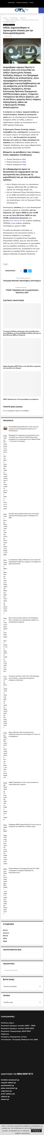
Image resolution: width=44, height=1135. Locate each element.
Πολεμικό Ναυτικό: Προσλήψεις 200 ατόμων (22, 280)
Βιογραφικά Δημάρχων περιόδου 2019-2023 (17, 1028)
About (31, 2)
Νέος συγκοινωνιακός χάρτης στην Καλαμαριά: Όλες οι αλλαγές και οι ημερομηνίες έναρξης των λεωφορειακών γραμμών (24, 620)
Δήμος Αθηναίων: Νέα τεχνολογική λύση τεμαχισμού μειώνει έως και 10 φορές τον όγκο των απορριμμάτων (24, 734)
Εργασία (5, 24)
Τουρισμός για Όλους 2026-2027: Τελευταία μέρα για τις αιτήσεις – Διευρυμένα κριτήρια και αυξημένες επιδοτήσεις (24, 678)
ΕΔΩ (24, 159)
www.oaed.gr (15, 220)
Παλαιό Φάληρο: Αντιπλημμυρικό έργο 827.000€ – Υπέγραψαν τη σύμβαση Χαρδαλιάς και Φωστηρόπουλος (24, 870)
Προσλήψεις (11, 24)
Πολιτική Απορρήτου (22, 2)
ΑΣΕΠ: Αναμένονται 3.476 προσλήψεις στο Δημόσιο (20, 399)
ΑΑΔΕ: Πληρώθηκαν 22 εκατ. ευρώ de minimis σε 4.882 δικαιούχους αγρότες (23, 783)
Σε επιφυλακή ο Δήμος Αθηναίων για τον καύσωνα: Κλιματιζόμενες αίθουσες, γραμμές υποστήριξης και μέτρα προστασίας (25, 561)
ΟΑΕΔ (5, 264)
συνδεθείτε (25, 411)
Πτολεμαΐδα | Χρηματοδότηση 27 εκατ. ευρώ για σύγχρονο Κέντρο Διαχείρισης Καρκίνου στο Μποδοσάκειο (23, 429)
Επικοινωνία (11, 2)
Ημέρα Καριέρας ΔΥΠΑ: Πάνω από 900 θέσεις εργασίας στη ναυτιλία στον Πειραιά (22, 367)
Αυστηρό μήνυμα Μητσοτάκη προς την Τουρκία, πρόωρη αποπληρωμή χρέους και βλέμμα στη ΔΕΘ (24, 515)
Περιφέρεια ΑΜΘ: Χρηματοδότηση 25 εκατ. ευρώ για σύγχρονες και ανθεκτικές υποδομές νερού (25, 825)
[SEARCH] (39, 970)
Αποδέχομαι (36, 1130)
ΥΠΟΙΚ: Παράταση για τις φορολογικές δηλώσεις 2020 (22, 291)
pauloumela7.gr (7, 1087)
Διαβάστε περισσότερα (22, 1133)
